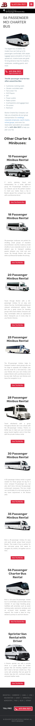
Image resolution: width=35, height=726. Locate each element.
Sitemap (28, 700)
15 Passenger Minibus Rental (17, 158)
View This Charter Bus (17, 202)
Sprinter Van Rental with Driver (17, 637)
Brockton (6, 695)
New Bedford (8, 698)
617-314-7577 (20, 4)
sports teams (24, 120)
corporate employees (12, 120)
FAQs (16, 700)
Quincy (18, 698)
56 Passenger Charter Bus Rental (17, 573)
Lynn (30, 695)
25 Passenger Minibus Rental (17, 339)
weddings (20, 118)
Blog (21, 700)
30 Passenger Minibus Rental (17, 455)
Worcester (8, 700)
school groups (9, 122)
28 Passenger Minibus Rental (17, 399)
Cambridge (15, 695)
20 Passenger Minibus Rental (17, 276)
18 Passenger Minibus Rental (17, 216)
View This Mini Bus (17, 263)
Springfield (27, 698)
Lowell (24, 695)
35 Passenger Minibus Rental (17, 515)
